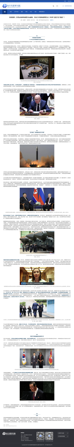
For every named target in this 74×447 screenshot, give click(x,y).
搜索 (57, 5)
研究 (26, 11)
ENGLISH (69, 1)
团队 (22, 11)
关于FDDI (16, 11)
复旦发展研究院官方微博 (40, 440)
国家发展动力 (42, 11)
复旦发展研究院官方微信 (49, 440)
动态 (35, 11)
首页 (11, 11)
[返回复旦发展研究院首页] (11, 4)
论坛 (31, 11)
